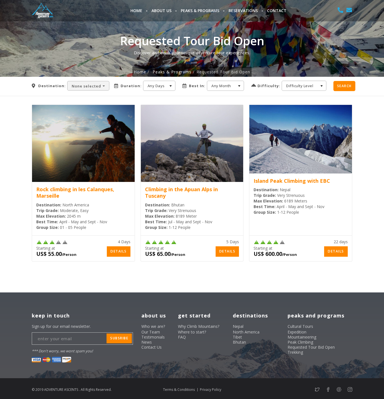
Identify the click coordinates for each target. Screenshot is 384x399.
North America (246, 332)
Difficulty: (268, 86)
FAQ (182, 337)
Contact (276, 10)
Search (344, 86)
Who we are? (153, 326)
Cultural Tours (300, 326)
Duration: (131, 86)
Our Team (150, 332)
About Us (161, 10)
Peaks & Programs (200, 10)
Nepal (238, 326)
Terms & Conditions (179, 389)
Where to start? (192, 332)
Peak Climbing (300, 342)
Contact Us (151, 347)
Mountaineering (302, 337)
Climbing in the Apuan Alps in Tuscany (181, 192)
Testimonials (153, 337)
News (146, 342)
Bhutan (239, 342)
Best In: (197, 86)
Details (118, 251)
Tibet (237, 337)
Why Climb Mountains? (198, 326)
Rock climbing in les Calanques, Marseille (75, 192)
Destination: (52, 86)
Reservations (243, 10)
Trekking (295, 352)
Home (136, 10)
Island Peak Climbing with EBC (292, 180)
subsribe (119, 338)
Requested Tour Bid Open (311, 347)
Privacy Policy (210, 389)
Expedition (297, 332)
